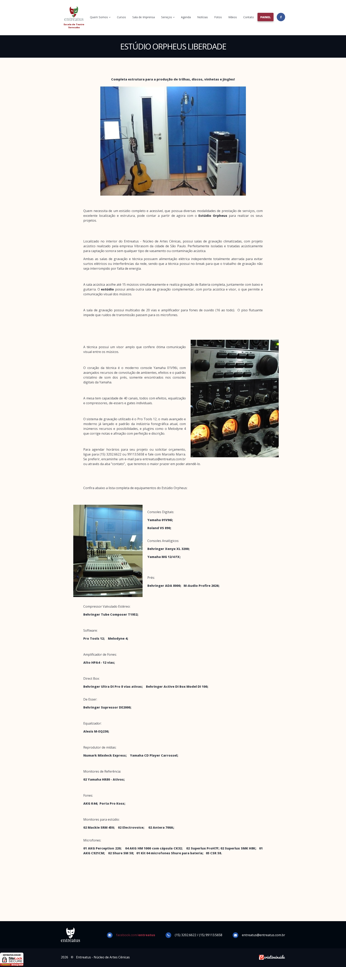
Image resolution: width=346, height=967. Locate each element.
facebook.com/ (135, 935)
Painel (265, 17)
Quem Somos (99, 17)
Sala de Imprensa (143, 17)
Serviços (167, 17)
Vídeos (232, 17)
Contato (248, 17)
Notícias (202, 17)
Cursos (121, 17)
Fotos (218, 17)
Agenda (186, 17)
